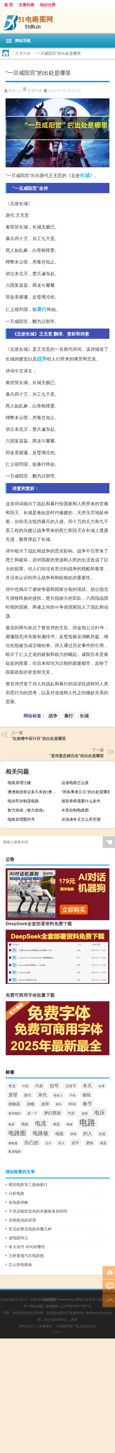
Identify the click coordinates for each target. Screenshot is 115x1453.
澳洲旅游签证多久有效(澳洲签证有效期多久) (34, 791)
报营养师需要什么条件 (80, 800)
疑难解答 (52, 1305)
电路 (87, 1122)
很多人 (58, 1095)
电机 (24, 1123)
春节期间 (14, 1113)
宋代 (42, 1094)
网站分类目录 (86, 1299)
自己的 (31, 1142)
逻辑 (89, 1142)
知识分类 (48, 4)
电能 (69, 1124)
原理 (12, 1094)
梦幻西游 (52, 1113)
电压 (99, 1112)
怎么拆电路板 (20, 1264)
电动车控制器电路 (23, 800)
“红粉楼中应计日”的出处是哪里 (38, 738)
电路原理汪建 (19, 782)
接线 (86, 1095)
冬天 (87, 1085)
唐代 (27, 1095)
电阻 (59, 1133)
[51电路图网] (57, 21)
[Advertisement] (57, 1395)
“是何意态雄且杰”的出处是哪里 (76, 755)
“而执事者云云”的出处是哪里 (86, 791)
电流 (40, 1123)
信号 (54, 1085)
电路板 (41, 1132)
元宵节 (70, 1085)
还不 (75, 1142)
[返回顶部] (108, 1300)
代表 (39, 1085)
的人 (87, 1133)
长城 (85, 175)
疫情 (73, 1134)
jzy (19, 91)
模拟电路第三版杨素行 (28, 1184)
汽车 (71, 1113)
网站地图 (36, 1305)
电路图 (17, 1132)
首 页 (8, 4)
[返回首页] (108, 1272)
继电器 (13, 1143)
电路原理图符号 (21, 819)
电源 (56, 1123)
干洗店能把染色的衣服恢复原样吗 (38, 1211)
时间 (72, 1103)
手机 (73, 1095)
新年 (59, 1104)
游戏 (85, 1113)
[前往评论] (108, 1286)
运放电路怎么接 (75, 782)
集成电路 (14, 1151)
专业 (12, 1085)
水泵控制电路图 (75, 810)
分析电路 (16, 1193)
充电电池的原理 (22, 1220)
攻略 (31, 1103)
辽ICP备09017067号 (75, 1305)
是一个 (32, 1113)
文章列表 (26, 4)
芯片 (48, 1143)
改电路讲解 (18, 1202)
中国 (25, 1086)
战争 (42, 358)
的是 (102, 1133)
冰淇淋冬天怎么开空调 (80, 819)
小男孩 (57, 1331)
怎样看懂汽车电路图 (26, 1255)
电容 (11, 1124)
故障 (45, 1103)
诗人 (61, 1142)
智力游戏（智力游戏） (27, 810)
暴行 (42, 309)
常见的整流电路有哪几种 (30, 1228)
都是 (103, 1143)
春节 (87, 1103)
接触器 (14, 1103)
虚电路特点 (18, 1237)
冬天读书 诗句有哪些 (27, 1246)
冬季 (102, 1086)
